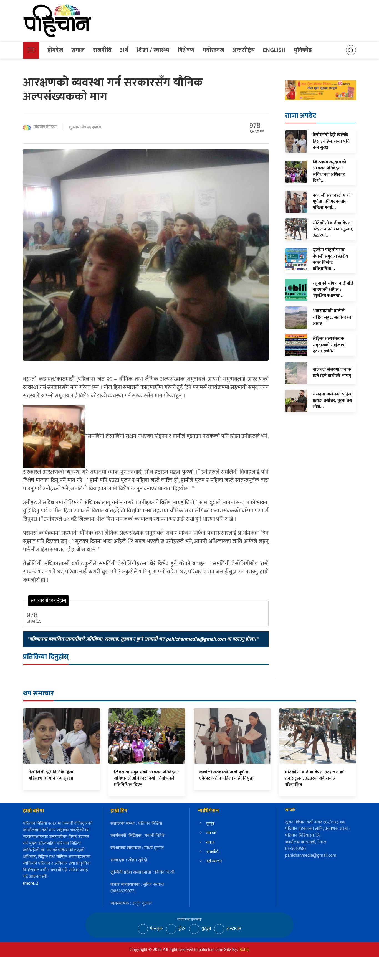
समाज (78, 50)
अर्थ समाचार (214, 861)
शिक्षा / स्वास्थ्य (153, 50)
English (274, 50)
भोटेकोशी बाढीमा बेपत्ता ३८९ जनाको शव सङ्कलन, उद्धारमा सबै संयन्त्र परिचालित (315, 778)
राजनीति (102, 50)
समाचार (211, 833)
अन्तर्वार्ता (212, 852)
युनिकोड (303, 50)
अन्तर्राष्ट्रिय (244, 50)
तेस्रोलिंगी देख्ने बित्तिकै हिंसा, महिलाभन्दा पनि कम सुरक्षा (52, 775)
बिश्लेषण (186, 50)
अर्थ (124, 50)
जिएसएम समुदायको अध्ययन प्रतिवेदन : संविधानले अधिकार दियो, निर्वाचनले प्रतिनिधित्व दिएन (146, 778)
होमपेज (55, 50)
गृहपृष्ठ (210, 823)
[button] (31, 50)
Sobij (244, 949)
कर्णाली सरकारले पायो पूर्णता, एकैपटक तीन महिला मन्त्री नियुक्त (226, 775)
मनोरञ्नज (213, 50)
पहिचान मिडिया (45, 127)
